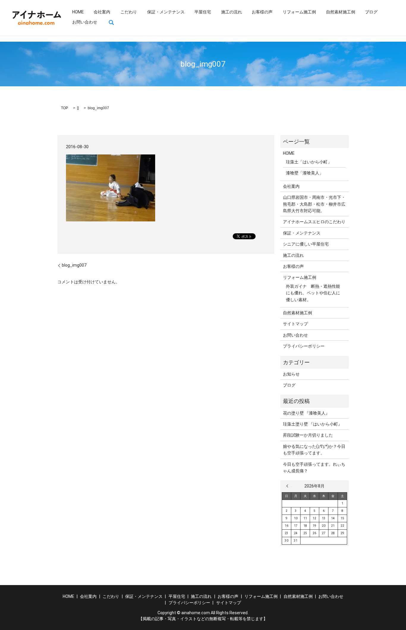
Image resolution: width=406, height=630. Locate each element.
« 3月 (289, 486)
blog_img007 (74, 265)
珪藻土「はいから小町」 (309, 162)
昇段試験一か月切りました (308, 435)
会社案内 (102, 12)
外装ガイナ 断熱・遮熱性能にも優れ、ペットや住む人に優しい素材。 (313, 293)
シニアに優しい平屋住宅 (306, 244)
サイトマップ (295, 323)
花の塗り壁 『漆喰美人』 (306, 413)
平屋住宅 (202, 12)
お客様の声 (262, 12)
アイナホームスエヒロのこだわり (314, 221)
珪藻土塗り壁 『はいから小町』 (312, 424)
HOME (78, 12)
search (111, 22)
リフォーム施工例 (299, 12)
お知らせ (291, 374)
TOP (64, 108)
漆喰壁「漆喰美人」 (304, 173)
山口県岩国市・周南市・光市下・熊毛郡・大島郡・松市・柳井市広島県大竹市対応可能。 (314, 204)
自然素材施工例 (340, 12)
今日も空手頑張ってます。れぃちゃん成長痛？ (314, 467)
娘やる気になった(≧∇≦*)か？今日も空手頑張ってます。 (314, 449)
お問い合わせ (84, 22)
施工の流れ (231, 12)
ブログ (371, 12)
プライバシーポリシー (304, 346)
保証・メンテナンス (166, 12)
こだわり (128, 12)
